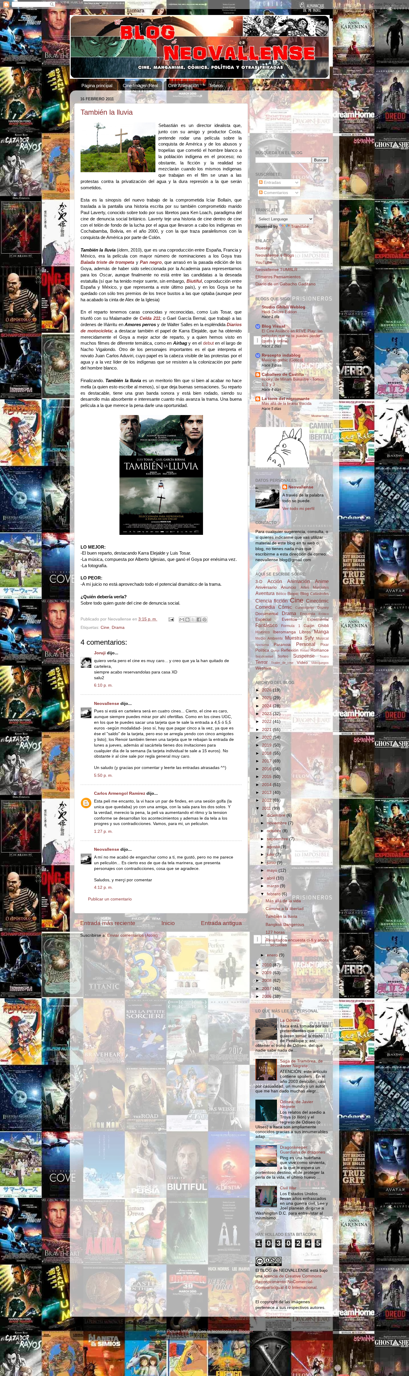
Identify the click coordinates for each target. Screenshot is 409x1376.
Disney (323, 607)
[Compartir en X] (193, 620)
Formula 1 (290, 626)
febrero (274, 894)
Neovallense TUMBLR (276, 269)
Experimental (318, 619)
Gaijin (309, 625)
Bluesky (262, 248)
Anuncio (288, 587)
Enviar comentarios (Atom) (132, 935)
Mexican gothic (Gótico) (282, 360)
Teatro (324, 656)
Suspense (304, 656)
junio (272, 862)
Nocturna (262, 645)
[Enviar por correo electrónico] (182, 620)
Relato (304, 650)
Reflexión (290, 650)
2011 (267, 808)
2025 (267, 698)
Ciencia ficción (271, 600)
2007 (267, 988)
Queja (275, 650)
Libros (305, 632)
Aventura (265, 593)
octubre (274, 831)
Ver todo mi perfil (298, 508)
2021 (267, 729)
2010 (267, 965)
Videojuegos (320, 662)
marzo (273, 886)
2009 (267, 973)
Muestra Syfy (299, 638)
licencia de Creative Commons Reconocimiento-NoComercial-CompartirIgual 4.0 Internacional (288, 1282)
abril (271, 878)
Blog (304, 593)
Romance (319, 650)
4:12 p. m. (103, 887)
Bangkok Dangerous (285, 924)
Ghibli (323, 625)
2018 (267, 753)
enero (273, 955)
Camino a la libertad (285, 908)
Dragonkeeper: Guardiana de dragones (302, 1149)
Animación (298, 581)
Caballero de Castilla (283, 374)
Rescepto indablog (281, 355)
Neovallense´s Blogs (274, 255)
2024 (267, 706)
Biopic (293, 593)
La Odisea (289, 1020)
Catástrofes (319, 594)
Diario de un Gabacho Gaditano (285, 284)
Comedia (265, 607)
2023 (267, 714)
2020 (267, 737)
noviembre (277, 823)
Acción (274, 581)
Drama (118, 627)
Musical (322, 638)
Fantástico (266, 625)
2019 (267, 745)
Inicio (168, 923)
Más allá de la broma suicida (286, 403)
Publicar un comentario (110, 899)
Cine (105, 627)
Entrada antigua (221, 923)
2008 (267, 980)
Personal (305, 644)
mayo (272, 870)
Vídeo (302, 662)
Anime (322, 581)
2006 (267, 996)
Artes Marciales (315, 587)
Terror (261, 662)
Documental (266, 613)
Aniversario (266, 587)
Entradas (272, 182)
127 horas (275, 932)
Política (262, 650)
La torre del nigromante (286, 398)
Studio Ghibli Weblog (283, 307)
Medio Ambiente (269, 638)
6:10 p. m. (103, 685)
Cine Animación (183, 85)
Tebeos (216, 85)
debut (208, 343)
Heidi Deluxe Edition (279, 312)
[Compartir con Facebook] (199, 620)
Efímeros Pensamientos (278, 277)
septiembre (278, 839)
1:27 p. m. (103, 831)
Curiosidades (304, 607)
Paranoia (282, 644)
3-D (258, 581)
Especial (263, 619)
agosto (274, 846)
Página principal (96, 85)
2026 (267, 690)
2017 (267, 761)
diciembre (277, 815)
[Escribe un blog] (187, 620)
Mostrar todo (320, 415)
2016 (267, 769)
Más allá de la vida (283, 901)
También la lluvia (107, 112)
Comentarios (275, 192)
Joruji (100, 653)
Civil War (288, 1188)
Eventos (289, 619)
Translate (300, 226)
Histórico (262, 632)
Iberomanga (284, 632)
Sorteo (283, 656)
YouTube (263, 262)
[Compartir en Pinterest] (204, 620)
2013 (267, 792)
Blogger (246, 1331)
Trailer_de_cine (282, 662)
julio (271, 854)
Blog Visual (273, 326)
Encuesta (307, 614)
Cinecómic (317, 600)
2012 (267, 800)
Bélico (281, 594)
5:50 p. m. (103, 775)
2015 (267, 776)
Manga (321, 631)
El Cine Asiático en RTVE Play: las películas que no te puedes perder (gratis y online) (292, 336)
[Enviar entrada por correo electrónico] (170, 619)
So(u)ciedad (264, 656)
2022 (267, 721)
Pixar (324, 645)
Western (263, 668)
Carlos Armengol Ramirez (119, 793)
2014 (267, 784)
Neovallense (106, 703)
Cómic (285, 607)
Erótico (324, 614)
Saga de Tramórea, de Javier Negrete (301, 1063)
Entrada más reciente (107, 923)
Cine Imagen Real (140, 85)
